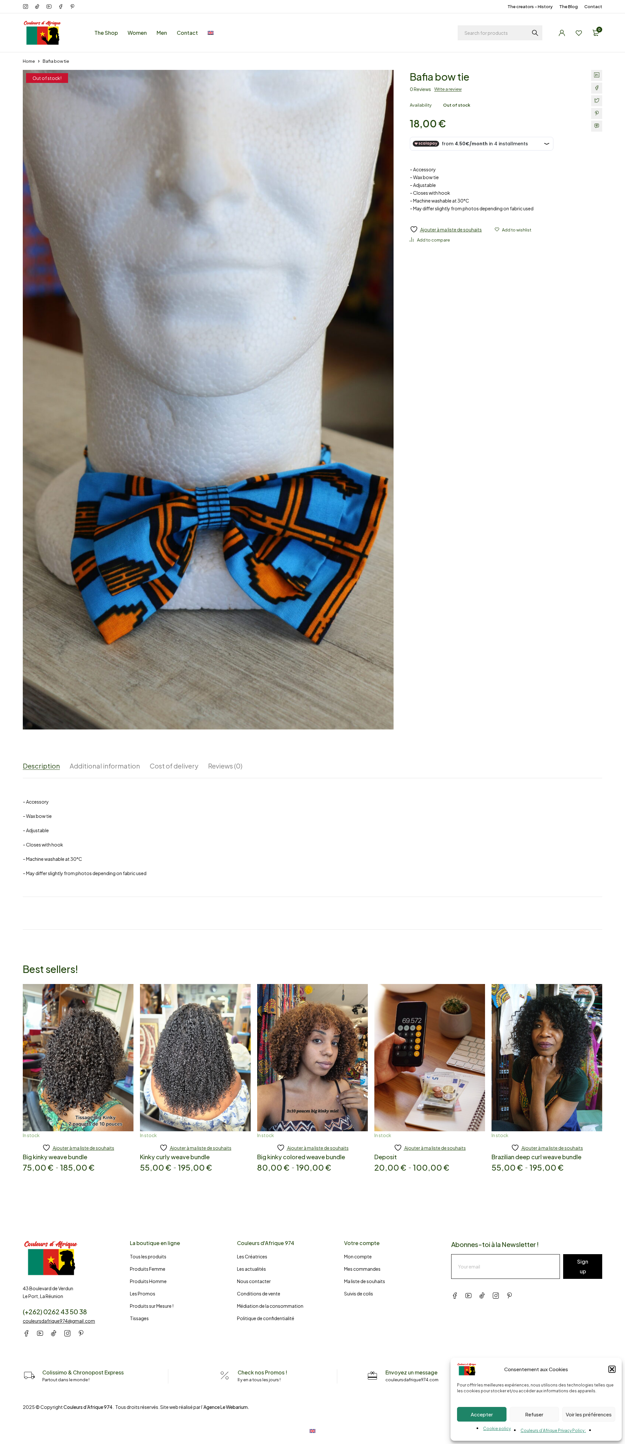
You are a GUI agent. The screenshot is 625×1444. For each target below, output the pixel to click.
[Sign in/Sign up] (561, 33)
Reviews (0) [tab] (225, 766)
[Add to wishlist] (513, 230)
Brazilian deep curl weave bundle (536, 1157)
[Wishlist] (578, 33)
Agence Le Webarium (225, 1407)
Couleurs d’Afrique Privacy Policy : (553, 1430)
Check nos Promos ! (262, 1372)
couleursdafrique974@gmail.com (59, 1321)
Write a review (448, 89)
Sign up (582, 1266)
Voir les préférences (589, 1414)
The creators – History (530, 6)
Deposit (385, 1157)
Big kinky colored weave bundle (301, 1157)
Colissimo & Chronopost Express (83, 1372)
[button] (612, 1369)
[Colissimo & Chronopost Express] (29, 1375)
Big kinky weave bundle (55, 1157)
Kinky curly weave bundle (175, 1157)
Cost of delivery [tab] (174, 766)
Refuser (534, 1414)
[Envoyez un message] (372, 1375)
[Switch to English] (312, 1430)
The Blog (568, 6)
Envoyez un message (411, 1372)
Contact (593, 6)
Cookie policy (497, 1428)
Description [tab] (41, 766)
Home (29, 61)
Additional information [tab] (105, 766)
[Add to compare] (430, 240)
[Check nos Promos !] (224, 1375)
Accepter (482, 1414)
